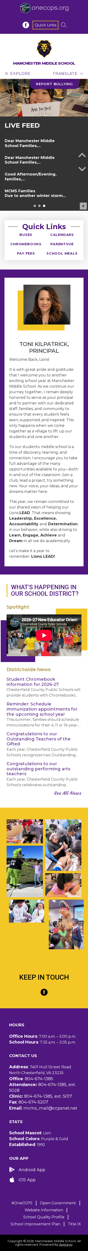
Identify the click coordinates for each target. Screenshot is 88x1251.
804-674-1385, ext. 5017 (48, 1096)
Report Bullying (54, 84)
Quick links (45, 25)
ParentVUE (61, 244)
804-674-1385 (39, 1078)
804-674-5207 (33, 1102)
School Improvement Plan (35, 1224)
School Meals (62, 253)
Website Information (44, 1210)
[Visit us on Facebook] (26, 25)
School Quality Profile (43, 1217)
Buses (25, 235)
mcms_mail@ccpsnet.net (50, 1108)
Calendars (62, 235)
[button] (35, 206)
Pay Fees (26, 253)
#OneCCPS (21, 1203)
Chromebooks (26, 244)
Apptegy (66, 1244)
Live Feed (22, 125)
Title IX (74, 1224)
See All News (67, 793)
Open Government (58, 1203)
